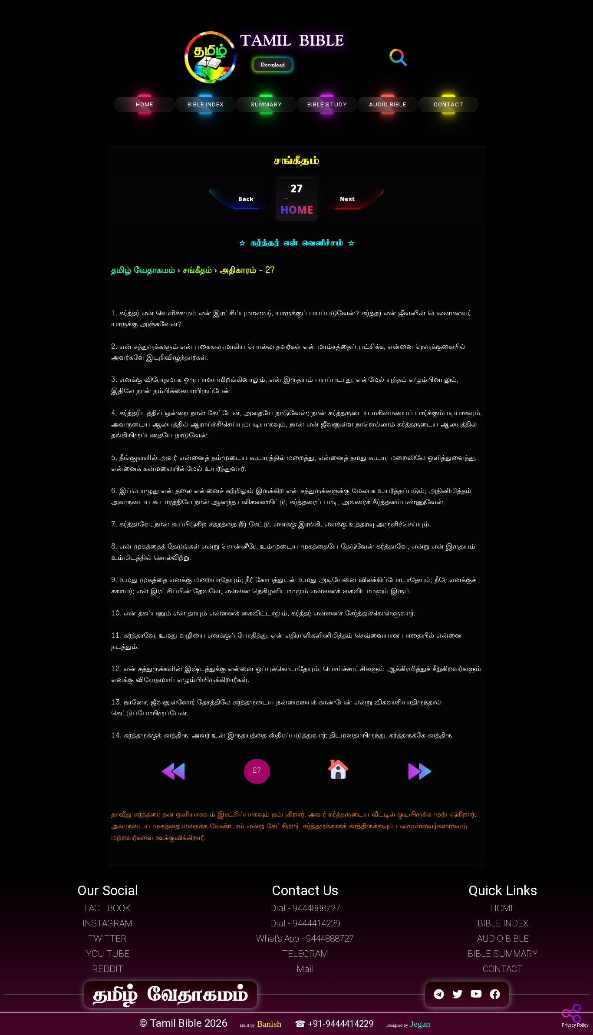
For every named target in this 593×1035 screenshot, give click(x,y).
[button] (210, 58)
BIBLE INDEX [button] (503, 923)
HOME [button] (503, 908)
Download (272, 65)
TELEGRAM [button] (305, 954)
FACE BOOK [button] (108, 908)
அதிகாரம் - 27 (247, 271)
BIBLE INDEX (206, 104)
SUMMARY (266, 104)
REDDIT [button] (107, 969)
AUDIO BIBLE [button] (503, 938)
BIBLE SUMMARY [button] (503, 954)
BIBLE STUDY (327, 104)
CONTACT (449, 104)
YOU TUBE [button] (107, 954)
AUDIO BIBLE (387, 104)
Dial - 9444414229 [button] (305, 923)
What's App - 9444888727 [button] (305, 938)
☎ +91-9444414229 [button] (335, 1023)
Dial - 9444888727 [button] (305, 908)
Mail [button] (305, 969)
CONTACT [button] (503, 969)
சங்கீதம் (197, 271)
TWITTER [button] (107, 938)
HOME (144, 104)
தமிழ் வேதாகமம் (143, 271)
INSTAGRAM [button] (107, 923)
